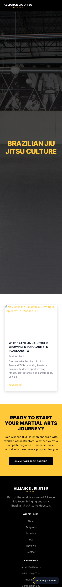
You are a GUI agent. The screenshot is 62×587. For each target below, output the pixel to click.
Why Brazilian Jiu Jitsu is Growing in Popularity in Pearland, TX (28, 346)
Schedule (31, 533)
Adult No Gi (31, 579)
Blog (31, 539)
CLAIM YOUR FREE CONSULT (31, 461)
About (31, 521)
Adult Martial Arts (31, 567)
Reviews (31, 545)
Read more (15, 385)
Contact (31, 551)
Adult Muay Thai (31, 573)
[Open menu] (57, 5)
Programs (31, 527)
